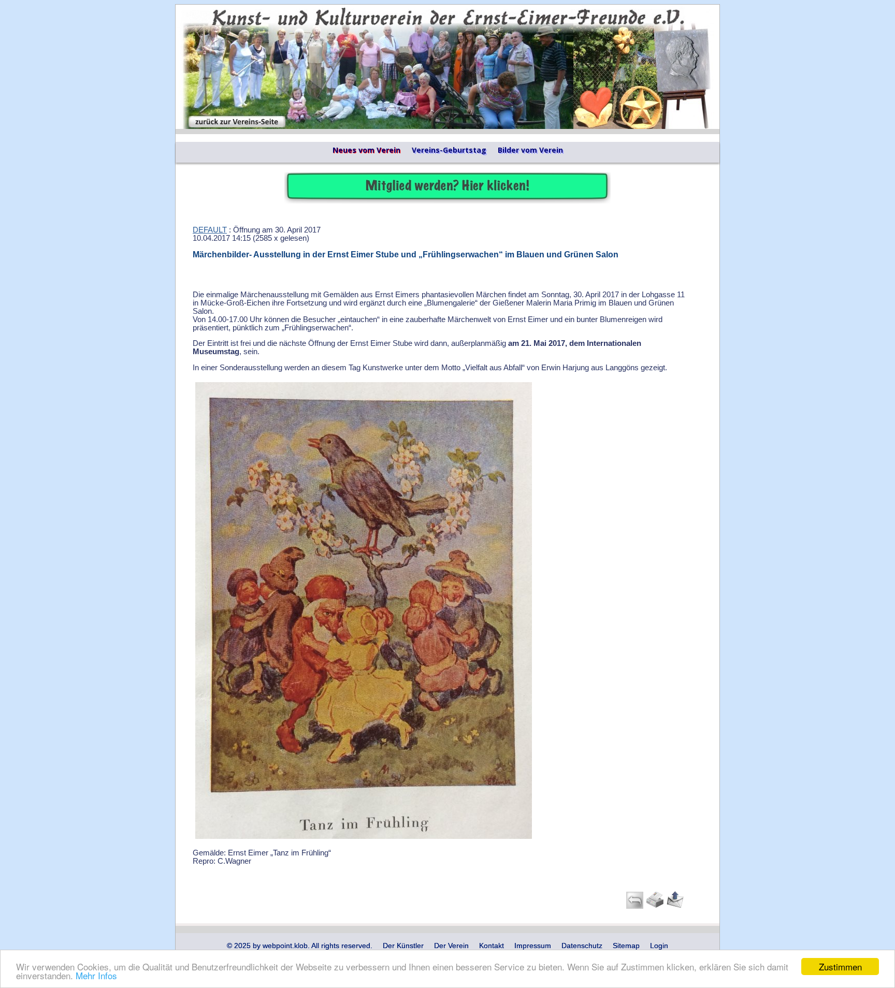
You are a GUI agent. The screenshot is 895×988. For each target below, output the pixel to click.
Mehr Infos (96, 975)
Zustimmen (840, 966)
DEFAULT (210, 230)
